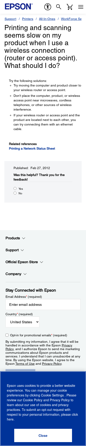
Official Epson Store (22, 262)
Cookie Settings (53, 395)
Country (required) (19, 314)
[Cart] (69, 7)
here (10, 419)
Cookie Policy (32, 400)
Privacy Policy (51, 363)
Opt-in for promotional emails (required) (38, 335)
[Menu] (80, 7)
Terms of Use (25, 363)
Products (13, 238)
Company (13, 274)
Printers (27, 19)
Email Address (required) (24, 296)
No (20, 193)
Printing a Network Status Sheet (32, 148)
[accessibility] (47, 7)
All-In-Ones (47, 19)
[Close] (43, 435)
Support (10, 19)
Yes (21, 188)
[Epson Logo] (19, 6)
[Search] (58, 7)
